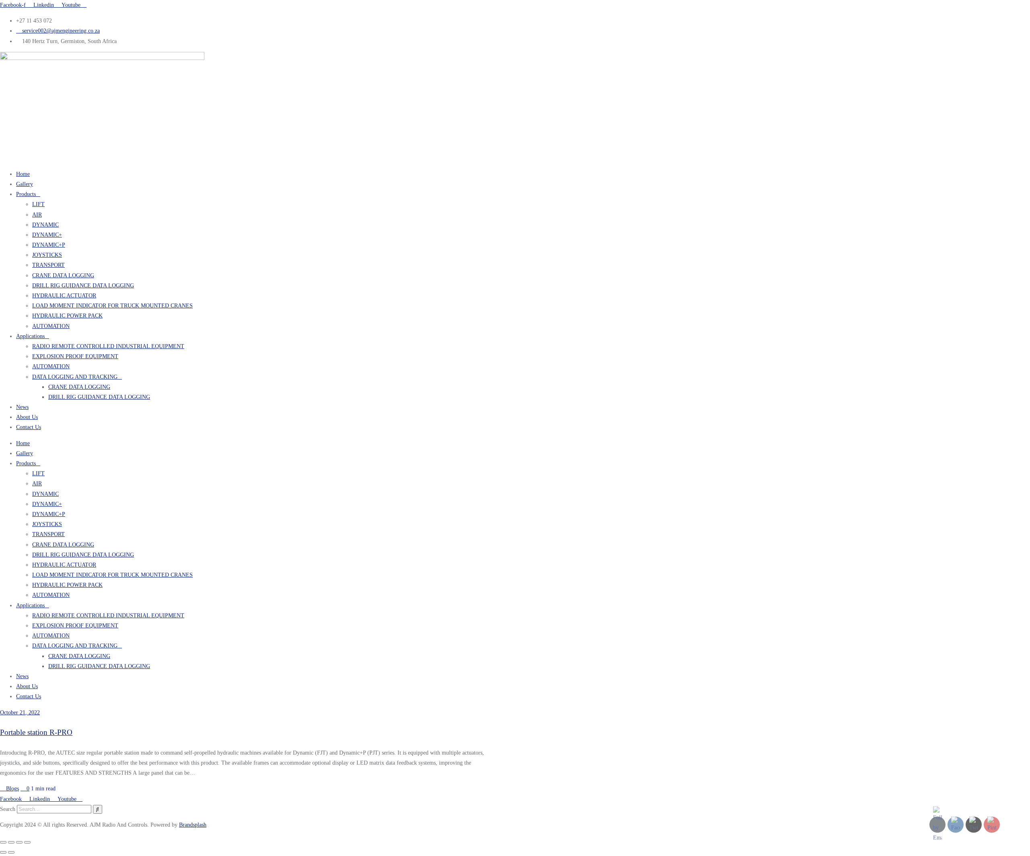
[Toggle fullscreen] (11, 842)
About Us (27, 417)
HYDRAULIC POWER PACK (67, 316)
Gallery (24, 184)
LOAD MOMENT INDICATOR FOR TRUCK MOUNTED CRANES (112, 306)
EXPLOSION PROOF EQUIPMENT (75, 356)
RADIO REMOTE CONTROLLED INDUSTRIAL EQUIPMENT (108, 346)
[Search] (97, 809)
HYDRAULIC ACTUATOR (64, 296)
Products (26, 194)
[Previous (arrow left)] (3, 852)
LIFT (38, 204)
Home (23, 174)
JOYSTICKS (47, 255)
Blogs (11, 789)
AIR (37, 215)
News (22, 407)
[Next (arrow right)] (11, 852)
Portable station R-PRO (36, 732)
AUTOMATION (51, 326)
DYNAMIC (45, 225)
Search (7, 809)
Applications (30, 336)
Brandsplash (192, 825)
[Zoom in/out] (3, 842)
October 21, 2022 (20, 713)
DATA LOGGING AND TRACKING (74, 377)
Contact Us (28, 427)
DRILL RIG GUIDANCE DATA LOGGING (83, 286)
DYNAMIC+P (48, 245)
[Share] (19, 842)
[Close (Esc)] (27, 842)
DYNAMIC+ (47, 235)
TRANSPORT (48, 265)
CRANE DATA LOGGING (63, 275)
